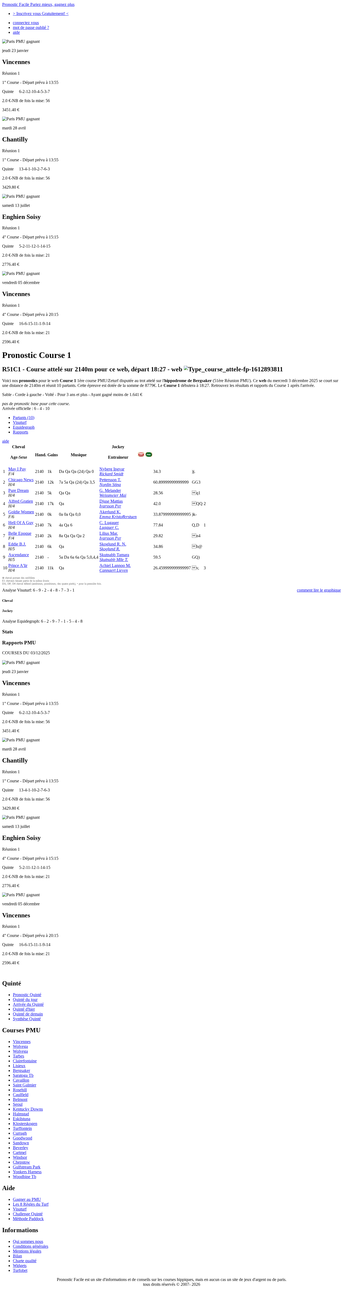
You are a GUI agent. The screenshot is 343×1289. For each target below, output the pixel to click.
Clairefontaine (25, 1061)
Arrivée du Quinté (28, 1004)
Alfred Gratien (20, 501)
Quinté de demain (28, 1014)
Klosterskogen (25, 1123)
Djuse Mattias (111, 501)
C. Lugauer (109, 522)
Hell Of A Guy (20, 522)
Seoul (18, 1104)
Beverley (20, 1147)
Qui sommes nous (28, 1241)
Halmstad (21, 1114)
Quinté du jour (25, 999)
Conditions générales (30, 1246)
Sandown (21, 1143)
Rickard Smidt (111, 474)
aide (16, 32)
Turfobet (20, 1270)
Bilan (17, 1256)
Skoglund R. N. (112, 544)
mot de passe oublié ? (31, 27)
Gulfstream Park (26, 1167)
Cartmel (19, 1152)
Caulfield (20, 1094)
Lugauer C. (109, 527)
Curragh (20, 1133)
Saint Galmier (24, 1085)
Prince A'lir (17, 565)
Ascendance (18, 554)
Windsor (20, 1157)
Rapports (20, 432)
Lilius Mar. (108, 533)
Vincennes (22, 1041)
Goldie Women (21, 512)
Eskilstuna (21, 1118)
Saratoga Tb (23, 1075)
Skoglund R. (109, 549)
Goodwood (22, 1138)
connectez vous (26, 22)
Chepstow (21, 1162)
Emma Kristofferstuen (118, 516)
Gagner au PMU (27, 1199)
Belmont (20, 1099)
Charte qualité (24, 1260)
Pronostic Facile (38, 4)
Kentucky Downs (28, 1109)
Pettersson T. (110, 479)
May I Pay (17, 469)
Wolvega (20, 1046)
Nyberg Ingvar (111, 469)
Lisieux (19, 1065)
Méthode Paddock (28, 1218)
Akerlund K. (110, 512)
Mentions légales (27, 1251)
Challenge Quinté (28, 1214)
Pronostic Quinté (27, 994)
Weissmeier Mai (112, 495)
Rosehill (20, 1090)
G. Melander (110, 490)
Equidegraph (24, 427)
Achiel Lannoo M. (115, 565)
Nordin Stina (110, 484)
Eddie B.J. (17, 544)
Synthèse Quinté (27, 1019)
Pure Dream (18, 490)
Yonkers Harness (27, 1172)
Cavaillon (21, 1080)
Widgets (20, 1265)
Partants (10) (23, 417)
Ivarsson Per (110, 506)
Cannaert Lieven (113, 570)
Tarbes (18, 1056)
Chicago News (20, 479)
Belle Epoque (19, 533)
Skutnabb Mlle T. (113, 559)
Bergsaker (21, 1070)
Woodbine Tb (24, 1176)
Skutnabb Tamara (114, 554)
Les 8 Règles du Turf (31, 1204)
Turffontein (22, 1128)
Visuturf (20, 422)
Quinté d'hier (24, 1009)
